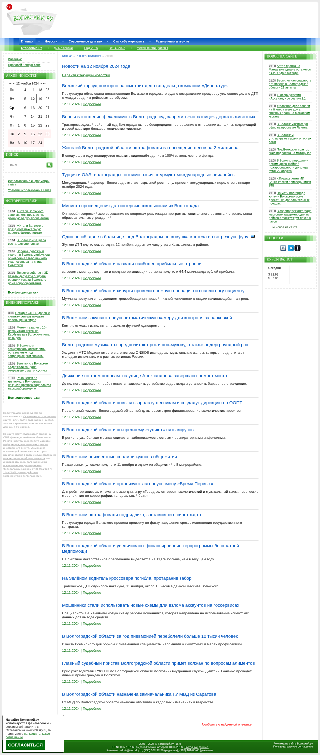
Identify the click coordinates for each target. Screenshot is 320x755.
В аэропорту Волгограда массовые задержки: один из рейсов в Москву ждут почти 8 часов (290, 216)
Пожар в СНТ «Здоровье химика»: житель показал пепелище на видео (29, 316)
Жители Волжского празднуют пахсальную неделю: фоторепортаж (26, 229)
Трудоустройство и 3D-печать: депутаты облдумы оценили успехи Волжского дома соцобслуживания (28, 278)
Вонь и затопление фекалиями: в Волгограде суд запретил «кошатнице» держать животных (158, 116)
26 (48, 99)
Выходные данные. (196, 747)
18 (40, 90)
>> (44, 83)
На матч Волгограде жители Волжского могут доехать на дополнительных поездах (289, 198)
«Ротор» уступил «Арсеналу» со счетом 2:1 (287, 96)
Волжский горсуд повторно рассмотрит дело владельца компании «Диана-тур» (145, 85)
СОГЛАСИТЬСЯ (25, 745)
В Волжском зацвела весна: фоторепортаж (27, 242)
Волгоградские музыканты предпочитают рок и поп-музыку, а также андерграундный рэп (155, 344)
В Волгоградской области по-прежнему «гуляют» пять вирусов (128, 429)
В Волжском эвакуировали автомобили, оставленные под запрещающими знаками (27, 351)
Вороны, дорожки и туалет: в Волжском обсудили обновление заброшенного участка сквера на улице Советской (29, 258)
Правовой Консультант (24, 65)
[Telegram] (291, 250)
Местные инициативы (152, 48)
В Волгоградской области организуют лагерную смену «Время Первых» (137, 483)
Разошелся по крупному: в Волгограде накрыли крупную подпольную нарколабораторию (29, 383)
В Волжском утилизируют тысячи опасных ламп (290, 138)
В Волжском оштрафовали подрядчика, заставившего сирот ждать (132, 514)
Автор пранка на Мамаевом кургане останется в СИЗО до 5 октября (290, 69)
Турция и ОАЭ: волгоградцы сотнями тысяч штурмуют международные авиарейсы (149, 174)
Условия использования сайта (29, 190)
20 (40, 108)
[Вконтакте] (283, 250)
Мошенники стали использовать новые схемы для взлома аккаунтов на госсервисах (150, 605)
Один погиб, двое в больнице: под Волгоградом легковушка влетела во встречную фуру (155, 236)
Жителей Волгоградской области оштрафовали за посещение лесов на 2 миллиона (150, 147)
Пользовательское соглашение (293, 746)
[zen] (297, 250)
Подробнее (92, 104)
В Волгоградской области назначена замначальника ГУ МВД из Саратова (139, 694)
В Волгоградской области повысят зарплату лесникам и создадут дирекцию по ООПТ (152, 402)
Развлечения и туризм (172, 41)
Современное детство (85, 41)
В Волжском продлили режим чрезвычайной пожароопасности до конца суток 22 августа (288, 166)
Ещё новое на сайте (283, 227)
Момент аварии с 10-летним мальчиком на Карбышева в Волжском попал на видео (29, 333)
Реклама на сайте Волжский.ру (293, 743)
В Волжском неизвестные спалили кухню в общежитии (119, 456)
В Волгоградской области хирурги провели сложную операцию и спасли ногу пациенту (153, 290)
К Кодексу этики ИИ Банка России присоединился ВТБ (290, 182)
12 (33, 99)
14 (33, 116)
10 (25, 143)
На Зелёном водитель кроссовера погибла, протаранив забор (127, 578)
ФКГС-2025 (117, 48)
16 (33, 134)
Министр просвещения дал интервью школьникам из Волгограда (130, 205)
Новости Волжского (88, 55)
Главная (27, 41)
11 (33, 90)
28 (48, 116)
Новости (51, 41)
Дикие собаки (63, 48)
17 (33, 143)
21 (40, 116)
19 (40, 99)
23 (40, 134)
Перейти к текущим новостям (86, 75)
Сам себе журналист (128, 41)
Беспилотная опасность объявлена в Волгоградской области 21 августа (290, 84)
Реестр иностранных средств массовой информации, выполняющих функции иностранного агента (27, 444)
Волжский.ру (166, 743)
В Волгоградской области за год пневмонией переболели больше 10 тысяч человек (150, 636)
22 (40, 125)
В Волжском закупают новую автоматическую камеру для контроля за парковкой (147, 317)
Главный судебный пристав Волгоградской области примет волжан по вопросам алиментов (158, 663)
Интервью (15, 59)
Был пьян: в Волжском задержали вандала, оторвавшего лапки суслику (28, 367)
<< (10, 83)
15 (33, 125)
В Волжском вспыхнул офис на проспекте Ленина (288, 125)
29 (48, 125)
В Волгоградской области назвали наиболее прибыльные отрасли (132, 263)
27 (48, 108)
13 (33, 108)
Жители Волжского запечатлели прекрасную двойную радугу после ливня (28, 215)
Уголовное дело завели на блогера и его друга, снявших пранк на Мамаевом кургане (289, 111)
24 (40, 143)
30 (48, 134)
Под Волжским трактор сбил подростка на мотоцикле (290, 151)
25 (48, 90)
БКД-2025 (91, 48)
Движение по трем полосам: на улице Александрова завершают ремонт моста (144, 375)
